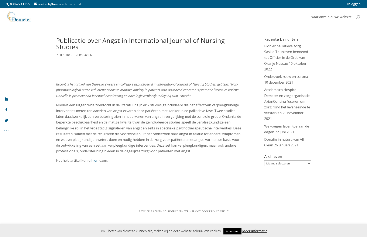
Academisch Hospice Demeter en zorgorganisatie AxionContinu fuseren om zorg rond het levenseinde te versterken (287, 101)
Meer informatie (254, 231)
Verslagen (84, 55)
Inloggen (354, 4)
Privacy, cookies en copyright (210, 211)
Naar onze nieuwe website (331, 17)
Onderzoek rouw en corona (286, 76)
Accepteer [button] (232, 231)
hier (94, 160)
